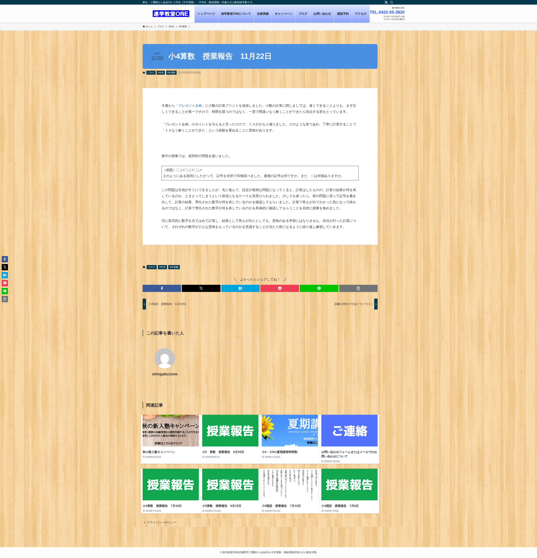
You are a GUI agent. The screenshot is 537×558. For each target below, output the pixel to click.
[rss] (386, 2)
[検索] (391, 2)
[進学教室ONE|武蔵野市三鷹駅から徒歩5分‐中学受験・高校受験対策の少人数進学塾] (171, 13)
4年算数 (171, 72)
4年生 (161, 72)
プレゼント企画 (190, 105)
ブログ (150, 72)
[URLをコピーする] (358, 288)
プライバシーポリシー (161, 522)
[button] (162, 288)
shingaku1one (164, 374)
